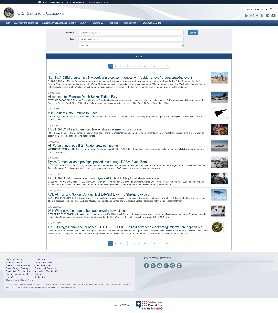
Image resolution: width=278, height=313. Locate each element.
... (160, 66)
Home (7, 23)
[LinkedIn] (166, 265)
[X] (262, 16)
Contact (114, 23)
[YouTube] (159, 265)
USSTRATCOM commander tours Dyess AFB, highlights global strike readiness (104, 178)
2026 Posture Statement (26, 23)
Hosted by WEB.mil (120, 305)
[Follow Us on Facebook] (146, 265)
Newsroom (98, 23)
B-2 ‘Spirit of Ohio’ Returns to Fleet (72, 112)
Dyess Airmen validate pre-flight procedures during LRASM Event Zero (97, 161)
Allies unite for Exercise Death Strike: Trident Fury (82, 96)
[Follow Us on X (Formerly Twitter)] (153, 265)
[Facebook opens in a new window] (257, 16)
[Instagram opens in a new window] (252, 16)
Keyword (70, 32)
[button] (98, 2)
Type (72, 39)
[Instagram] (172, 265)
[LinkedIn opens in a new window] (246, 16)
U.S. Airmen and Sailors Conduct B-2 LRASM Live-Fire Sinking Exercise (98, 194)
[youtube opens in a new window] (273, 16)
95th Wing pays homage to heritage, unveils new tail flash (88, 210)
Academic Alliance (151, 23)
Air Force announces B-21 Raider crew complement (84, 145)
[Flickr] (179, 265)
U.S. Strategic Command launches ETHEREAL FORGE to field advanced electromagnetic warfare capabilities (125, 226)
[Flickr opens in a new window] (267, 16)
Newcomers (130, 23)
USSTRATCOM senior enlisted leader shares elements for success (95, 129)
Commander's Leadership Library (59, 23)
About (83, 23)
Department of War (14, 259)
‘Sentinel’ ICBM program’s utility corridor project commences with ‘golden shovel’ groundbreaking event (120, 77)
